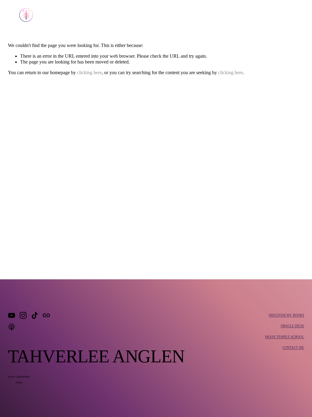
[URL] (46, 315)
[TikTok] (34, 315)
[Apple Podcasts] (11, 327)
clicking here (89, 72)
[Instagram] (23, 315)
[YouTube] (11, 315)
